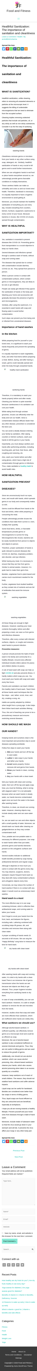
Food (4, 1331)
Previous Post (18, 1151)
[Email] (18, 48)
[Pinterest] (7, 48)
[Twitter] (3, 48)
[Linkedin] (22, 48)
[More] (26, 48)
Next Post (19, 1157)
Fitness (4, 1327)
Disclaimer (28, 1355)
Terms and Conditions (13, 1355)
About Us (21, 1352)
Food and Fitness (18, 11)
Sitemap (18, 1358)
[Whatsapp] (11, 48)
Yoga (4, 1342)
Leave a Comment (9, 37)
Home (14, 1352)
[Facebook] (15, 48)
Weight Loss (6, 1338)
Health (19, 37)
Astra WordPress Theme (23, 1366)
